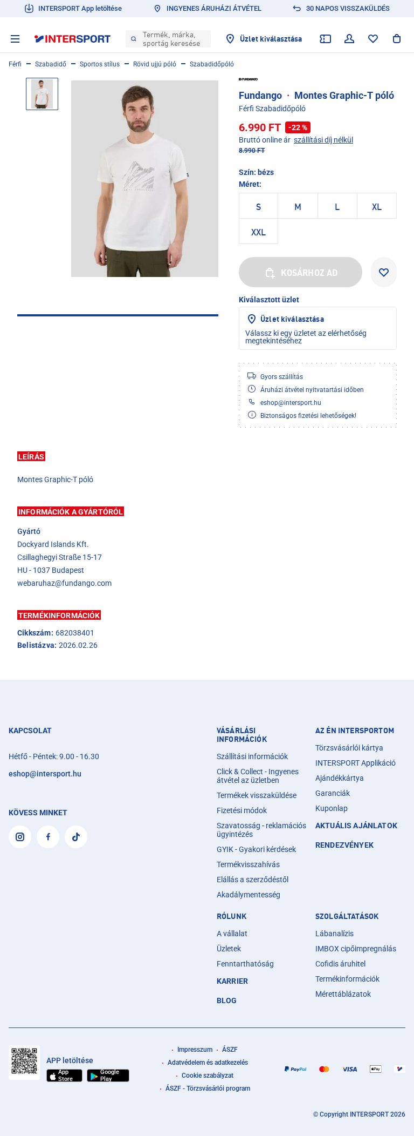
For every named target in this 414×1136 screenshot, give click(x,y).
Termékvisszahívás (248, 864)
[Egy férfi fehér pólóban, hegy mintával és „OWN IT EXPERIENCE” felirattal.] (144, 178)
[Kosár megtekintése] (396, 38)
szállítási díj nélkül (323, 140)
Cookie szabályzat (207, 1075)
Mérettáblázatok (343, 994)
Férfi (15, 64)
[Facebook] (48, 837)
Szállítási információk (252, 756)
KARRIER (232, 981)
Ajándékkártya (339, 778)
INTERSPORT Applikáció (355, 763)
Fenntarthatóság (245, 963)
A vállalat (232, 933)
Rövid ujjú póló (154, 64)
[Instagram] (20, 837)
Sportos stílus (100, 64)
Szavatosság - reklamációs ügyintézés (261, 830)
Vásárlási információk (242, 734)
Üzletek (229, 948)
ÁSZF (230, 1049)
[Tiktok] (76, 837)
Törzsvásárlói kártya (349, 747)
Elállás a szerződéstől (252, 879)
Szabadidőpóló (212, 64)
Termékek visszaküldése (256, 795)
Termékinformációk (347, 979)
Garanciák (332, 793)
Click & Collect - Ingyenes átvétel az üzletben (258, 776)
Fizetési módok (242, 810)
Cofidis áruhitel (340, 963)
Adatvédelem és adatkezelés (208, 1062)
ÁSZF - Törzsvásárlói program (207, 1088)
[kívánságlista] (373, 38)
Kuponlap (331, 808)
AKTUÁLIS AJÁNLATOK (356, 825)
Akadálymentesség (248, 894)
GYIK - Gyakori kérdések (256, 849)
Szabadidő (50, 64)
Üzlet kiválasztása (292, 318)
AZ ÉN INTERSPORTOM (354, 730)
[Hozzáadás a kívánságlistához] (384, 272)
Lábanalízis (334, 933)
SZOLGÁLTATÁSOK (346, 916)
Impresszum (194, 1049)
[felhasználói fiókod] (349, 38)
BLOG (227, 1000)
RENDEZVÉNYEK (344, 845)
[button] (207, 456)
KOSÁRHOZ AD (310, 272)
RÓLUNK (231, 916)
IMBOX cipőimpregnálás (355, 948)
